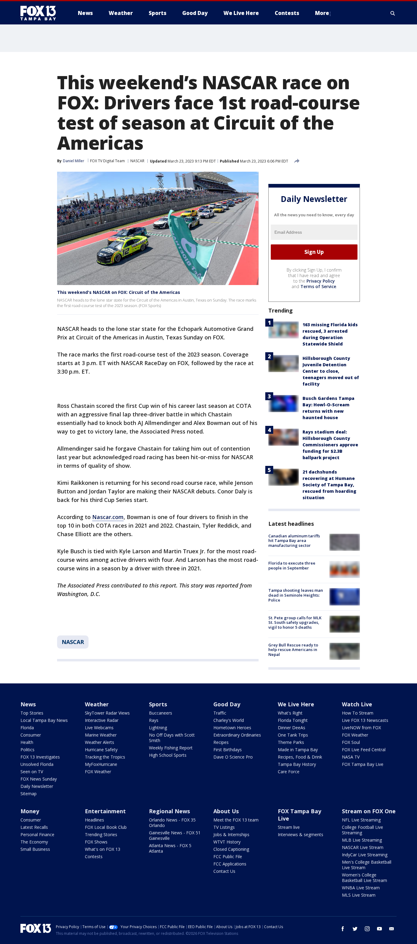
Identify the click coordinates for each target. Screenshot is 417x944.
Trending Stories (101, 834)
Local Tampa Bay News (44, 720)
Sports (158, 704)
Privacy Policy (320, 281)
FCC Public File (227, 856)
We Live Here (296, 704)
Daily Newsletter (36, 786)
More (322, 12)
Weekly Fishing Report (171, 748)
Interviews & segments (300, 834)
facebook (343, 929)
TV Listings (224, 827)
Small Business (35, 849)
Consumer (30, 735)
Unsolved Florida (36, 764)
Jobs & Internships (231, 834)
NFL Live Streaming (361, 820)
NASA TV (351, 757)
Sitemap (28, 793)
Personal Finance (37, 834)
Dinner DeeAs (291, 727)
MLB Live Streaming (362, 840)
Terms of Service (318, 286)
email (392, 929)
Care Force (288, 771)
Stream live (289, 827)
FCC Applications (229, 864)
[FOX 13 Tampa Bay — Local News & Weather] (40, 13)
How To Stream (357, 713)
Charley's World (228, 720)
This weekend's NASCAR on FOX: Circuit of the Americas (118, 292)
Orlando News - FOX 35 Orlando (172, 822)
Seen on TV (31, 771)
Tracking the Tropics (105, 757)
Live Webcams (99, 727)
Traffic (219, 713)
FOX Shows (96, 842)
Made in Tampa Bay (298, 749)
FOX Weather (98, 771)
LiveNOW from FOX (361, 727)
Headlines (94, 820)
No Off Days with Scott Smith (172, 737)
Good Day (226, 704)
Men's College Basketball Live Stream (366, 864)
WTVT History (227, 842)
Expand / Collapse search (393, 13)
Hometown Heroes (232, 727)
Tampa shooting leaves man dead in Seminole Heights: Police (295, 594)
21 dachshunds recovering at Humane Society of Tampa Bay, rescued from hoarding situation (329, 484)
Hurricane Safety (101, 749)
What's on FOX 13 (102, 849)
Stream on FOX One (369, 811)
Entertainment (105, 811)
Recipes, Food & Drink (300, 757)
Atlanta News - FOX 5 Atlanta (170, 848)
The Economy (34, 842)
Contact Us (224, 871)
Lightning (158, 727)
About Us (226, 811)
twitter (355, 929)
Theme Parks (291, 742)
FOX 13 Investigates (40, 757)
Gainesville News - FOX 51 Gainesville (175, 835)
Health (26, 742)
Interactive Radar (101, 720)
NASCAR (137, 160)
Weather (97, 704)
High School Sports (168, 755)
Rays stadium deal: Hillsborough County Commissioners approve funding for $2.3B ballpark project (330, 444)
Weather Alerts (99, 742)
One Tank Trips (293, 735)
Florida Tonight (293, 720)
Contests (94, 856)
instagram (367, 929)
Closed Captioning (231, 849)
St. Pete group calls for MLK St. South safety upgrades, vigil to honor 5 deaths (294, 622)
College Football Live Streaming (362, 830)
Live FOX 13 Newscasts (365, 720)
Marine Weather (101, 735)
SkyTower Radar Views (107, 713)
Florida (27, 727)
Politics (27, 749)
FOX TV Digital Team (107, 160)
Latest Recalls (34, 827)
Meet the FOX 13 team (236, 820)
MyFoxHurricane (101, 764)
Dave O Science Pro (233, 757)
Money (29, 811)
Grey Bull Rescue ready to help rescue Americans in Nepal (293, 649)
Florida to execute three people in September (291, 565)
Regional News (169, 811)
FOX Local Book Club (106, 827)
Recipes (221, 742)
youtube (379, 929)
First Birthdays (227, 749)
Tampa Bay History (297, 764)
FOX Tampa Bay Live (362, 764)
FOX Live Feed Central (364, 749)
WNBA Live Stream (361, 888)
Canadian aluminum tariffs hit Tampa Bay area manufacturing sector (294, 540)
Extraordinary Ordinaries (237, 735)
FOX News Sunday (38, 779)
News (28, 704)
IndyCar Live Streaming (364, 855)
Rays (153, 720)
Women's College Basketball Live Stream (364, 877)
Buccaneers (160, 713)
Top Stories (31, 713)
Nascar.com (108, 517)
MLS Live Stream (358, 895)
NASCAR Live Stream (362, 847)
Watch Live (357, 704)
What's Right (290, 713)
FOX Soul (351, 742)
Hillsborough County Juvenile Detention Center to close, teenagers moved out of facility (331, 371)
